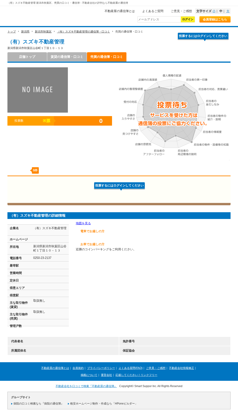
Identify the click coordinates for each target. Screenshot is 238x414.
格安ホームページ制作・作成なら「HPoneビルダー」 (104, 403)
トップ (11, 31)
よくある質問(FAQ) (130, 368)
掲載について (89, 375)
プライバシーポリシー (101, 368)
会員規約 (78, 368)
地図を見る (83, 223)
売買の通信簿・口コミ (106, 57)
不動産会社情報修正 (181, 368)
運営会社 (106, 375)
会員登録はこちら (215, 19)
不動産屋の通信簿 (38, 15)
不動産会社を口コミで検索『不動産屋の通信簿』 (86, 386)
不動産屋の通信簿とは (120, 11)
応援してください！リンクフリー (136, 375)
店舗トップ (27, 57)
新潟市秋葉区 (43, 31)
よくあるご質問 (152, 11)
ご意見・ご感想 (181, 11)
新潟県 (25, 31)
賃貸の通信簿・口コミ (67, 57)
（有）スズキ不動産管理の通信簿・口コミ (83, 31)
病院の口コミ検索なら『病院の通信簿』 (38, 403)
